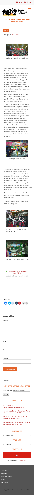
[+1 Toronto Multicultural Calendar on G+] (22, 2)
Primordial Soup (22, 460)
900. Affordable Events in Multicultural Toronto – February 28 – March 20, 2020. (16, 412)
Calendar (4, 474)
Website (5, 358)
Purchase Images (6, 476)
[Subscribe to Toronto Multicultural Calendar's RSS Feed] (30, 2)
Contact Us (4, 482)
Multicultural (15, 35)
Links (3, 479)
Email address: (8, 390)
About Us (4, 471)
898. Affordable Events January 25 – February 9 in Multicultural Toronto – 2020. (16, 423)
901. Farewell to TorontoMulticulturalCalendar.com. (13, 406)
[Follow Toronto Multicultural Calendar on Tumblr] (27, 2)
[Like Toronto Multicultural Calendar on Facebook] (17, 2)
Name (5, 341)
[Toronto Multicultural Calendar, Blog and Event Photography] (15, 12)
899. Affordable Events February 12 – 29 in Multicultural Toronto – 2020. (16, 418)
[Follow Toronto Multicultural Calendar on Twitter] (19, 2)
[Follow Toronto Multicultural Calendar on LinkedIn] (25, 2)
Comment (6, 320)
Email (5, 350)
